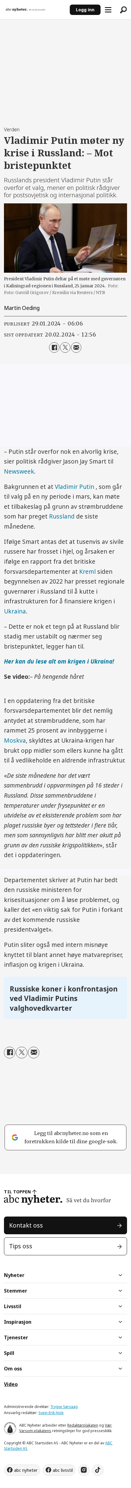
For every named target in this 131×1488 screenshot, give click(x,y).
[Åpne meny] (108, 10)
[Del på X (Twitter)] (65, 347)
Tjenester (16, 1337)
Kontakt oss (26, 1225)
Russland (62, 516)
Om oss (13, 1368)
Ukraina (15, 611)
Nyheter (14, 1275)
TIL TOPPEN (17, 1192)
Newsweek (19, 471)
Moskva (15, 740)
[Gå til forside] (35, 9)
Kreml (88, 572)
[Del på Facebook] (54, 347)
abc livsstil (63, 1470)
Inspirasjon (17, 1322)
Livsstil (12, 1306)
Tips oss (20, 1246)
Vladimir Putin (75, 487)
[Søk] (123, 10)
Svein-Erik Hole (51, 1412)
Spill (9, 1353)
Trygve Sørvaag (64, 1406)
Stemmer (15, 1290)
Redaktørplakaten (82, 1425)
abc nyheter (25, 1470)
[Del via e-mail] (76, 347)
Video (11, 1384)
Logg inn (85, 10)
